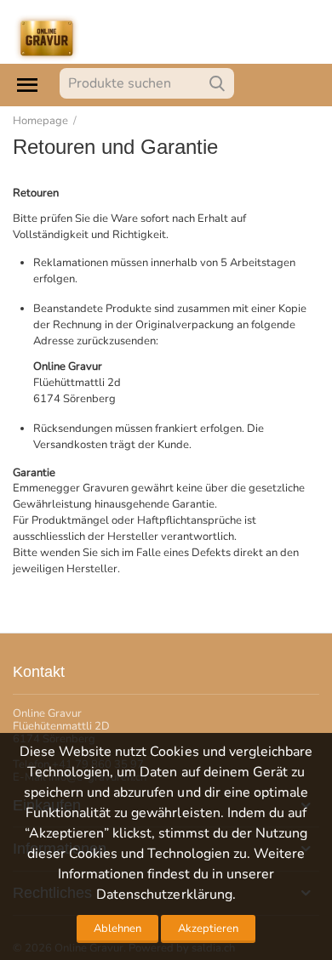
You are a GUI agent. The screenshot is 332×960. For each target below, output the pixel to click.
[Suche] (217, 83)
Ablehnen (117, 928)
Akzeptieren (208, 928)
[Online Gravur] (46, 37)
